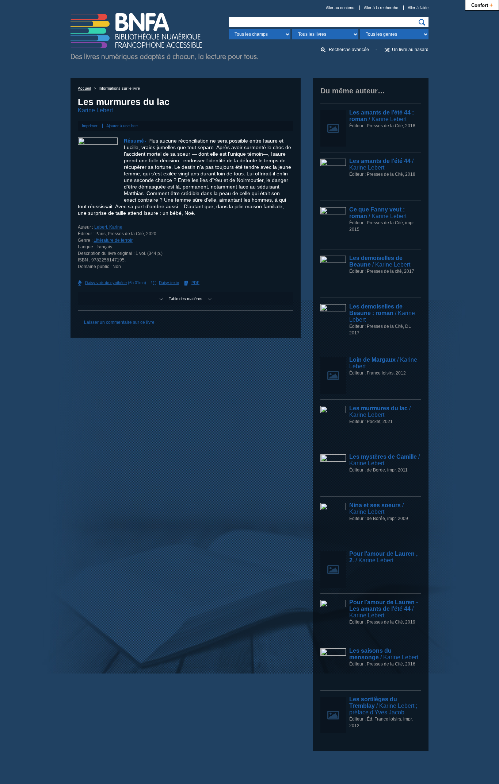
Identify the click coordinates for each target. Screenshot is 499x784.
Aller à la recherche (381, 7)
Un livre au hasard (410, 49)
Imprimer (90, 126)
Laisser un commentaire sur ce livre (119, 322)
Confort (482, 4)
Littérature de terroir (113, 240)
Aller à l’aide (418, 7)
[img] (422, 22)
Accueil (84, 88)
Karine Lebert (95, 110)
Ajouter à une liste (122, 126)
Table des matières (185, 298)
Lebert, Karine (108, 227)
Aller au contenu (340, 7)
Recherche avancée (349, 49)
